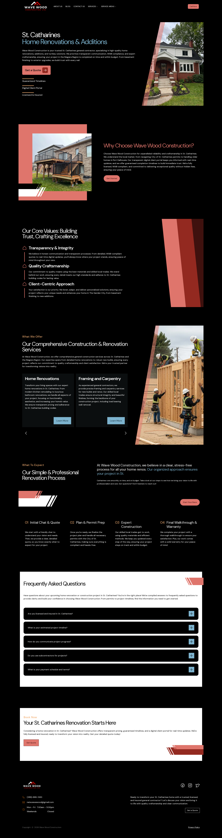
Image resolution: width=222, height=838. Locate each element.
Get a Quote (192, 810)
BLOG (68, 6)
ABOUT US (58, 6)
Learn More (62, 420)
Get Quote (31, 742)
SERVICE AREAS (107, 6)
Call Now (193, 6)
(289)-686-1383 (34, 797)
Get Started (111, 178)
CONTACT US (79, 6)
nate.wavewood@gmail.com (40, 802)
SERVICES (92, 6)
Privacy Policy (194, 827)
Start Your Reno (190, 502)
